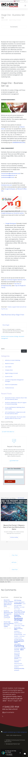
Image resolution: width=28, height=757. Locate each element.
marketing (19, 646)
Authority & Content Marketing (12, 360)
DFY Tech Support (17, 627)
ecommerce (17, 631)
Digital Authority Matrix (18, 629)
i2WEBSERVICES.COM (18, 142)
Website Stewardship (18, 663)
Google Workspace (10, 223)
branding (16, 607)
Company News (9, 370)
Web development (17, 660)
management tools (19, 641)
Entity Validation (18, 632)
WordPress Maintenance (18, 665)
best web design (18, 605)
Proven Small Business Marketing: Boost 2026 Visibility (15, 408)
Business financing (19, 614)
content (16, 622)
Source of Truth (17, 653)
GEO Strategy (21, 636)
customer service (17, 625)
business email (5, 336)
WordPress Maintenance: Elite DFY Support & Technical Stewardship (15, 403)
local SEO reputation (18, 639)
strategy (17, 655)
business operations (17, 616)
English (18, 1)
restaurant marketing (19, 648)
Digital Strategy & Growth (15, 20)
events (24, 634)
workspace (16, 670)
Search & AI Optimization (11, 384)
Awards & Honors (9, 363)
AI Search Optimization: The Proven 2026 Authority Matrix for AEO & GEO (15, 417)
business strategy (13, 336)
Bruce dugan (21, 607)
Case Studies (8, 366)
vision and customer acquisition (18, 658)
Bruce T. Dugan (17, 608)
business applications (18, 610)
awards (24, 603)
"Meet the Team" (16, 743)
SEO (22, 650)
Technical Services (9, 387)
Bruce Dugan (6, 325)
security (16, 650)
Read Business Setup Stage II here (12, 315)
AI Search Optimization (19, 602)
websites (16, 661)
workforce (16, 666)
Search (2, 348)
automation (18, 603)
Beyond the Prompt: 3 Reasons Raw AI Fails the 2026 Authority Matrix (16, 398)
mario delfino (17, 644)
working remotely (19, 668)
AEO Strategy (17, 600)
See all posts (21, 498)
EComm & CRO (8, 376)
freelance (16, 636)
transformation (17, 656)
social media (17, 651)
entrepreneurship (18, 634)
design (22, 625)
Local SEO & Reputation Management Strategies (14, 380)
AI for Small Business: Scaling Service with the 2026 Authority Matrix (15, 412)
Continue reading (14, 537)
